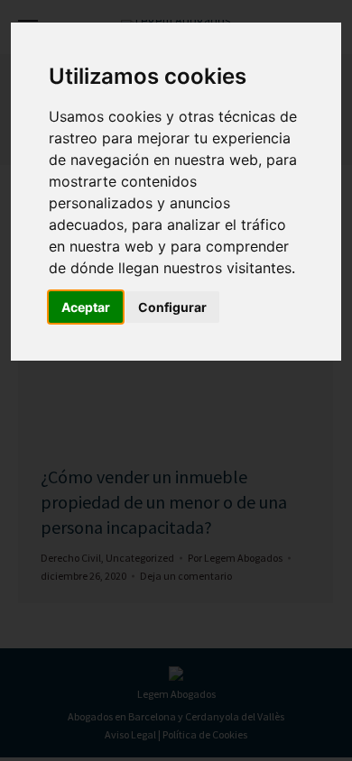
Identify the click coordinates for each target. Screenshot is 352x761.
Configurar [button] (172, 307)
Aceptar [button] (85, 307)
